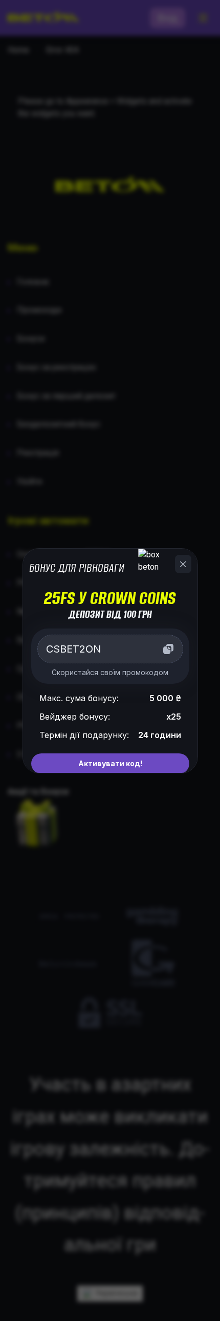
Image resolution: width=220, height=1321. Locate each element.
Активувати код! (110, 763)
